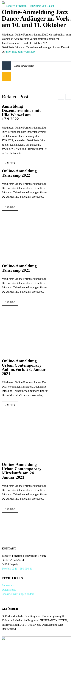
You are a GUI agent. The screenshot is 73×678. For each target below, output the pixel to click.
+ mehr (10, 163)
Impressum (8, 585)
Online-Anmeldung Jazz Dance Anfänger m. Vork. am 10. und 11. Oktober (36, 18)
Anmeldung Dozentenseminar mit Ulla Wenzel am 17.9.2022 (21, 112)
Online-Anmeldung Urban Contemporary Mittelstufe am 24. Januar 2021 (21, 471)
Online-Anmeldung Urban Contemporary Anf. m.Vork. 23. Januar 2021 (24, 367)
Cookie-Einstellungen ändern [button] (18, 593)
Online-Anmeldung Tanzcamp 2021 (19, 268)
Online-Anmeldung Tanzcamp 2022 (19, 173)
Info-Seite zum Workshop (20, 51)
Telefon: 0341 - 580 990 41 (17, 568)
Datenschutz (9, 589)
